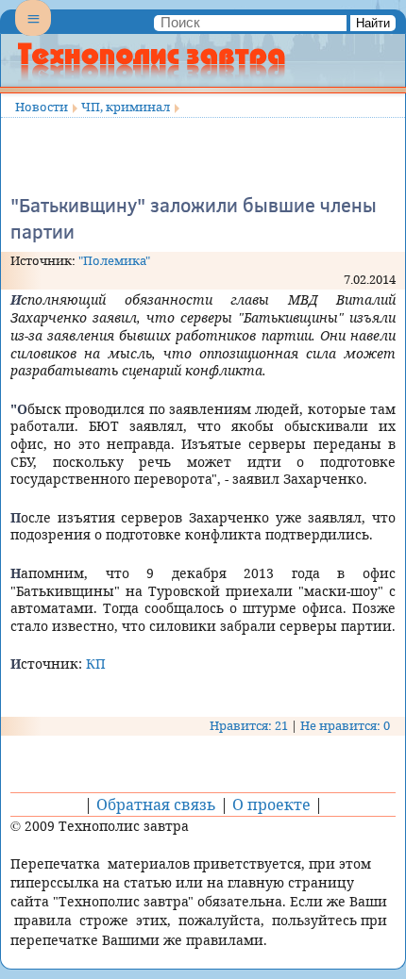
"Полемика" (114, 260)
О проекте (271, 804)
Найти (373, 23)
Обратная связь (156, 804)
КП (96, 663)
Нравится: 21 (249, 725)
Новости (41, 106)
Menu (33, 34)
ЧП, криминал (125, 106)
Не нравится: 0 (345, 725)
